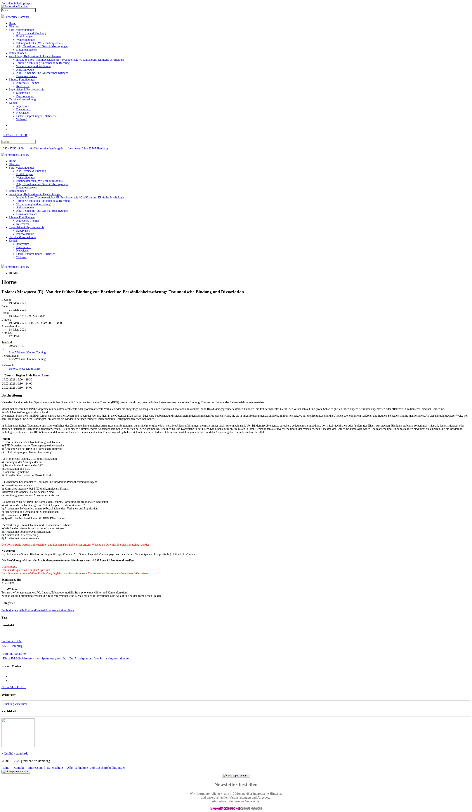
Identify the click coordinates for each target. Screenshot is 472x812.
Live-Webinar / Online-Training (27, 352)
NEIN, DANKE (251, 808)
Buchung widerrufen (15, 704)
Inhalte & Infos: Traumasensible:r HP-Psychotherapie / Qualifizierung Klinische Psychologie (70, 59)
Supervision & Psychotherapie (26, 89)
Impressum (22, 106)
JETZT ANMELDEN (225, 808)
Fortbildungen (24, 36)
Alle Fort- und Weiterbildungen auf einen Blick (46, 610)
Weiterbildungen (25, 39)
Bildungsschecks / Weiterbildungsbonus (39, 43)
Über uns (14, 26)
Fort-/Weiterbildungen (21, 29)
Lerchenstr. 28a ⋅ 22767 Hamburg (87, 148)
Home (12, 23)
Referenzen (23, 86)
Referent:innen (17, 53)
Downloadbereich (26, 49)
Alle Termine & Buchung (31, 33)
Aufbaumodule (25, 69)
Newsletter (22, 112)
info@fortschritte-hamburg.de (46, 148)
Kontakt (13, 102)
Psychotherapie (25, 96)
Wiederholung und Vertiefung (33, 66)
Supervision (23, 92)
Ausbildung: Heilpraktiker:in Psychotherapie (35, 56)
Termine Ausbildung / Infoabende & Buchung (43, 62)
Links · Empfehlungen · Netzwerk (36, 116)
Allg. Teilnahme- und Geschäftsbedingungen (42, 46)
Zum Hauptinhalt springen (16, 3)
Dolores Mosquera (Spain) (24, 368)
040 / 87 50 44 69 (12, 148)
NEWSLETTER (15, 135)
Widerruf (21, 119)
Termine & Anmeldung (22, 99)
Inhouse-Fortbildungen (22, 79)
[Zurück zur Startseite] (15, 6)
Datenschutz (23, 109)
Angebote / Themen (27, 82)
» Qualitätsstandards (14, 753)
